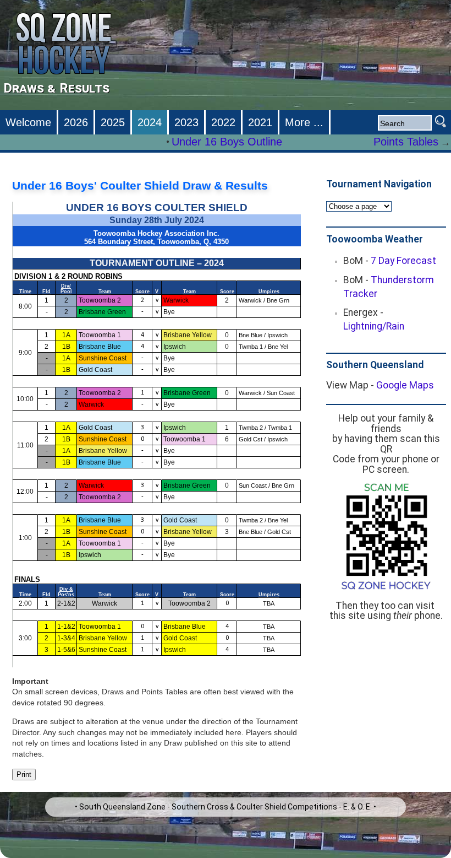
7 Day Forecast (403, 260)
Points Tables (405, 142)
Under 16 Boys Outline (227, 142)
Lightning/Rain (373, 326)
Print (23, 774)
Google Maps (405, 385)
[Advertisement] (387, 687)
